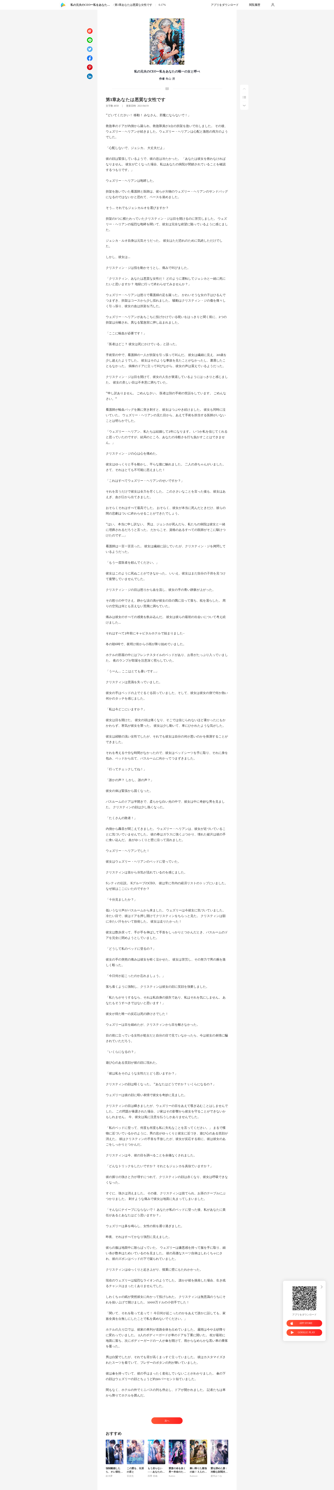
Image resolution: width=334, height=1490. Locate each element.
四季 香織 (152, 1476)
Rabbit (172, 1476)
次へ (167, 1420)
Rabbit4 (193, 1476)
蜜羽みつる (216, 1476)
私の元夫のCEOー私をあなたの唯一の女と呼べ (91, 4)
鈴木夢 (109, 1476)
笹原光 (130, 1476)
